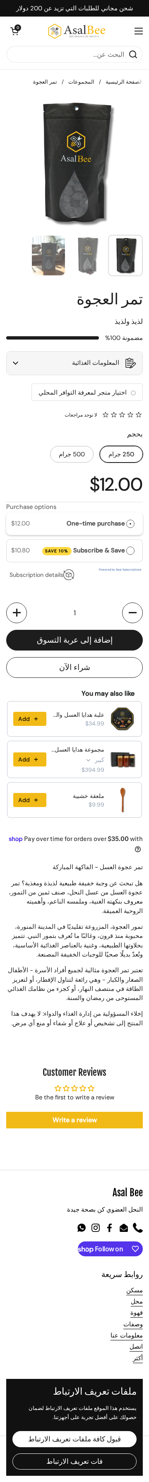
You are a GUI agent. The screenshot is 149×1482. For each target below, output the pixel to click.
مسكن (134, 1290)
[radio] (130, 524)
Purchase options (31, 507)
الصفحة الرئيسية (124, 81)
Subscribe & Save (85, 550)
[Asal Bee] (76, 31)
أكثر (138, 1358)
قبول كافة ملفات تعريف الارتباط (74, 1438)
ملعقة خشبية (88, 796)
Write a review (75, 1120)
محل (137, 1301)
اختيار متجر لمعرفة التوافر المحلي (82, 392)
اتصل (136, 1346)
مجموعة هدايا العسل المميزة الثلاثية (77, 749)
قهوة (136, 1312)
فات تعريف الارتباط (74, 1461)
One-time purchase (96, 523)
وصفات (133, 1324)
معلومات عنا (127, 1335)
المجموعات (81, 81)
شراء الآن (74, 667)
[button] (14, 31)
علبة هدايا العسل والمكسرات (77, 714)
